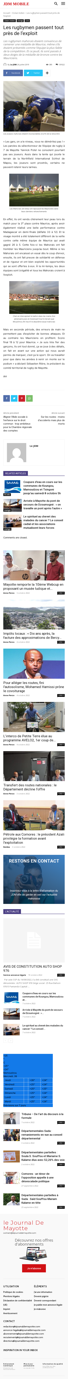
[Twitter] (14, 398)
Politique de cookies (13, 1292)
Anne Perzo (8, 593)
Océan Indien (18, 13)
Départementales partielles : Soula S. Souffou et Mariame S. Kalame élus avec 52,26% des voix (43, 1156)
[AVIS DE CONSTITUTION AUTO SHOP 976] (34, 940)
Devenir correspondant (45, 1300)
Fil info (7, 494)
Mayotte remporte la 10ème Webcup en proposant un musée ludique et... (33, 587)
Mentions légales (11, 1296)
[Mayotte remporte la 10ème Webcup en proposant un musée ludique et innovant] (34, 565)
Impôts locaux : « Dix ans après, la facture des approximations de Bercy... (32, 636)
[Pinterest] (21, 398)
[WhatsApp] (29, 398)
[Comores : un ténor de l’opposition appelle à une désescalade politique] (11, 1178)
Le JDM (13, 64)
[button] (56, 4)
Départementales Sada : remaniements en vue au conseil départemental (41, 1134)
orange (20, 20)
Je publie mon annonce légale (48, 1304)
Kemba (6, 847)
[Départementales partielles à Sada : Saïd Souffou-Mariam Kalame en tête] (11, 1199)
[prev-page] (5, 1041)
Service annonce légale (14, 975)
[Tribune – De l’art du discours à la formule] (11, 1118)
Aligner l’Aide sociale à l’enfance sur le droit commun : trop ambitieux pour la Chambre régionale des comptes (17, 423)
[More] (47, 73)
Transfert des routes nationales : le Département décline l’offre (30, 787)
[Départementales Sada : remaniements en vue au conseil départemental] (11, 1135)
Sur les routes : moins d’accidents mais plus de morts (51, 420)
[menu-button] (63, 4)
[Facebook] (6, 398)
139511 (61, 593)
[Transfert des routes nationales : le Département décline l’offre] (34, 766)
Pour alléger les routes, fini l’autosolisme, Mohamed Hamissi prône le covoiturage (33, 687)
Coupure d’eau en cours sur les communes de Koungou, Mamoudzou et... (42, 996)
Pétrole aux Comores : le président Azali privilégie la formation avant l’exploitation (33, 838)
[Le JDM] (5, 64)
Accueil (6, 13)
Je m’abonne (40, 1309)
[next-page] (11, 1041)
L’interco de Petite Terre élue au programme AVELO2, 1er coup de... (29, 738)
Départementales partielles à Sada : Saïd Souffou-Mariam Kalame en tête (39, 1199)
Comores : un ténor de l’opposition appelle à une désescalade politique (37, 1177)
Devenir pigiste (41, 1296)
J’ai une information (43, 1292)
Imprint (6, 1309)
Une (27, 20)
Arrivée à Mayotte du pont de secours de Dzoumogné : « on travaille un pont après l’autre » (42, 504)
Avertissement (10, 1313)
